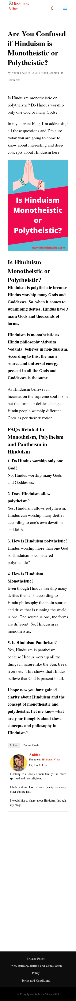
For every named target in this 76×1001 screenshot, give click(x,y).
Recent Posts (31, 745)
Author (14, 745)
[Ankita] (18, 767)
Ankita (15, 73)
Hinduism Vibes (51, 759)
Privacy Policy (36, 958)
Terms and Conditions (36, 980)
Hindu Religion (50, 73)
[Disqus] (38, 876)
